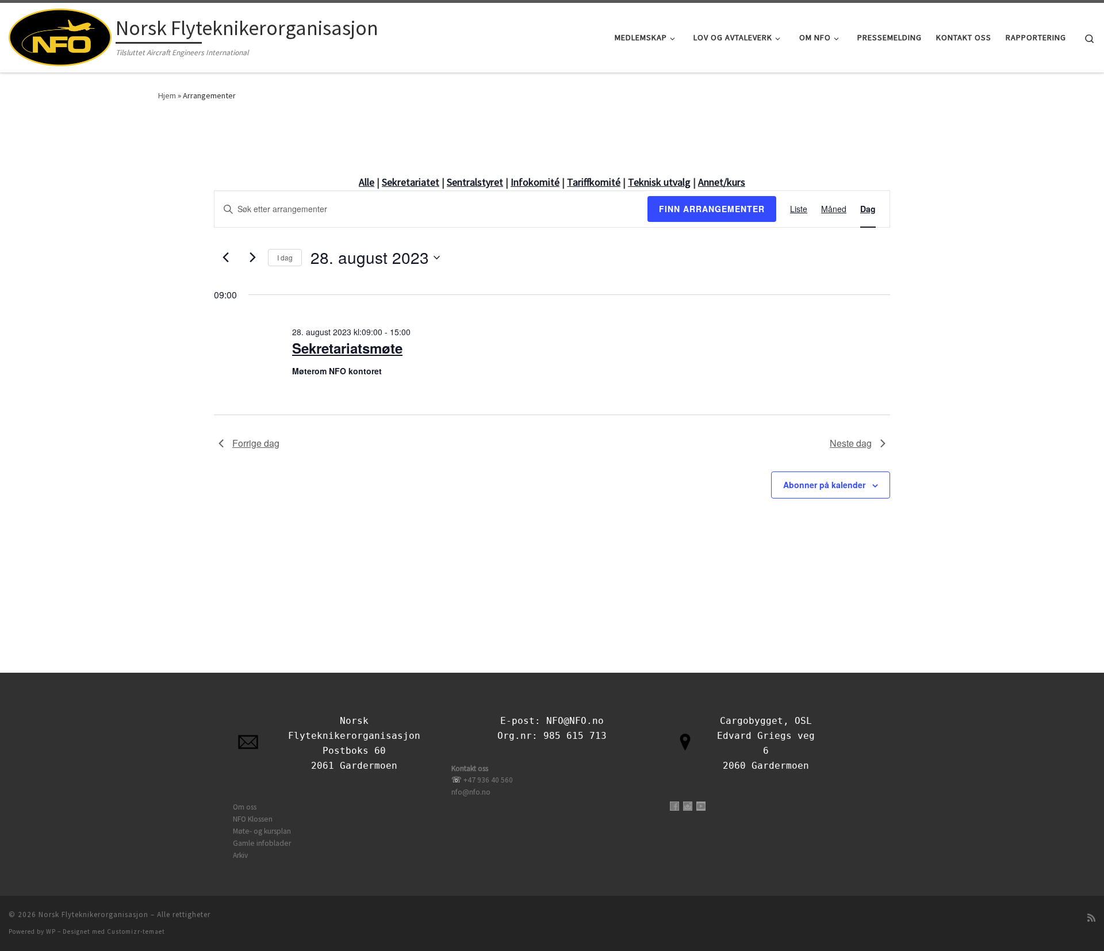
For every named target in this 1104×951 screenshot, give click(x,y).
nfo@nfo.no (470, 792)
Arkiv (240, 855)
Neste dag (851, 443)
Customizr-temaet (136, 931)
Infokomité (535, 182)
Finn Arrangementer (712, 208)
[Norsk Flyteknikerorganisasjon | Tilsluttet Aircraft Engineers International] (60, 35)
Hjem (167, 95)
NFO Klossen (253, 819)
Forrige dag (255, 443)
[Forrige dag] (225, 257)
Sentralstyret (475, 182)
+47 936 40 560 (488, 780)
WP (51, 931)
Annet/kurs (721, 182)
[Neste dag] (252, 257)
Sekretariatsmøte (347, 348)
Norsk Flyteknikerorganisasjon (93, 914)
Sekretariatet (410, 182)
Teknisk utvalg (659, 182)
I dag (285, 257)
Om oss (244, 807)
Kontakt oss (469, 768)
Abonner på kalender (824, 484)
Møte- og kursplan (262, 831)
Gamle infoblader (262, 843)
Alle (366, 182)
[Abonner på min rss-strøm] (1091, 918)
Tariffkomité (593, 182)
